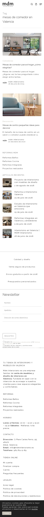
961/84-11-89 (20, 450)
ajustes (35, 509)
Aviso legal (8, 485)
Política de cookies (12, 489)
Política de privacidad (13, 492)
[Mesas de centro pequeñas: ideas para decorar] (22, 105)
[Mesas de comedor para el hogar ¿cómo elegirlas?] (22, 44)
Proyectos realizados (13, 169)
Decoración (8, 121)
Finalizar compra (11, 466)
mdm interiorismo (16, 82)
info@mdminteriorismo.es (22, 448)
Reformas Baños (10, 158)
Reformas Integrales (12, 165)
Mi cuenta (8, 463)
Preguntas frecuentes (13, 473)
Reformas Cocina (11, 161)
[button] (40, 4)
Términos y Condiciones (22, 342)
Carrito (6, 470)
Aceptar (6, 513)
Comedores (8, 61)
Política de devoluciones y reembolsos (22, 496)
